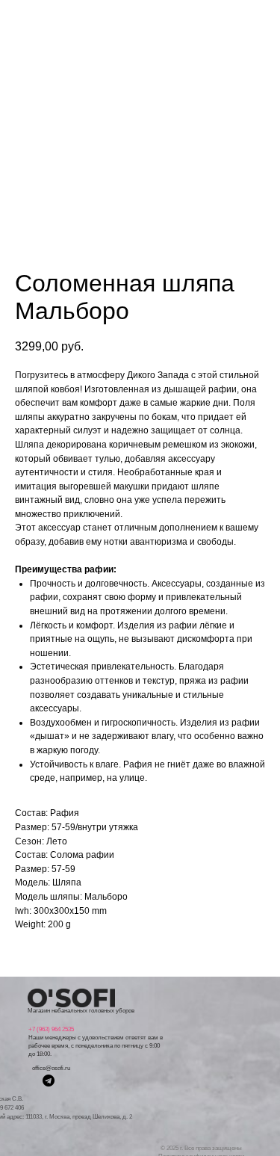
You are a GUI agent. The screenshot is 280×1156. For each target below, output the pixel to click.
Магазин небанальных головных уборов (81, 1010)
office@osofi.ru (51, 1068)
